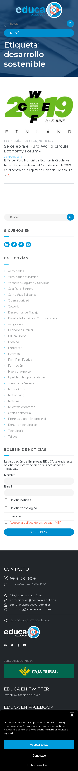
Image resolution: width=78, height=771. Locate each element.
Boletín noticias (20, 500)
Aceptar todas (39, 744)
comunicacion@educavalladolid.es (33, 600)
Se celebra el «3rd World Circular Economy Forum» (37, 148)
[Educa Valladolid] (39, 9)
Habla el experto (19, 371)
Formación (15, 365)
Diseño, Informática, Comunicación (32, 318)
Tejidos (12, 436)
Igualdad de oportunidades (27, 377)
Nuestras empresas (21, 407)
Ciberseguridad (18, 300)
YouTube (28, 244)
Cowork (13, 306)
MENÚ (14, 33)
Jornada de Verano (21, 383)
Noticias (46, 141)
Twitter (14, 244)
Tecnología (15, 431)
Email (8, 486)
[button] (72, 715)
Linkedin (7, 244)
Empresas (15, 348)
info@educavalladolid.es (26, 595)
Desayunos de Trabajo (23, 312)
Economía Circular (20, 141)
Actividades (16, 271)
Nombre (10, 475)
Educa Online (17, 336)
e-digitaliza (15, 324)
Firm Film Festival (20, 359)
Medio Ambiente (20, 389)
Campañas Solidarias (22, 294)
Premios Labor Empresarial (27, 419)
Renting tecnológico (22, 425)
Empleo (13, 342)
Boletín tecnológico (23, 508)
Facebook (21, 244)
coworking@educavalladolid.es (30, 609)
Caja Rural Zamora (20, 288)
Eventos (14, 354)
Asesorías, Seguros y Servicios (28, 283)
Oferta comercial (19, 413)
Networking (16, 395)
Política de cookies (37, 764)
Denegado (39, 755)
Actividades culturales (23, 277)
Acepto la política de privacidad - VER (35, 522)
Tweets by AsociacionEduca (22, 694)
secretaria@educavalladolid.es (30, 604)
